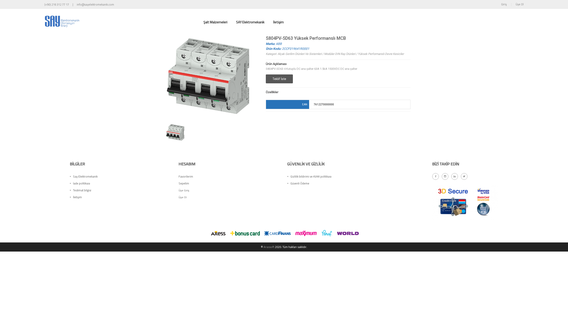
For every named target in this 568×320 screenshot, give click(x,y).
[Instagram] (445, 176)
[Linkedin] (454, 176)
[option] (175, 132)
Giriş (504, 4)
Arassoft (269, 247)
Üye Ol (520, 4)
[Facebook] (435, 176)
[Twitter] (464, 176)
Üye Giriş (184, 190)
